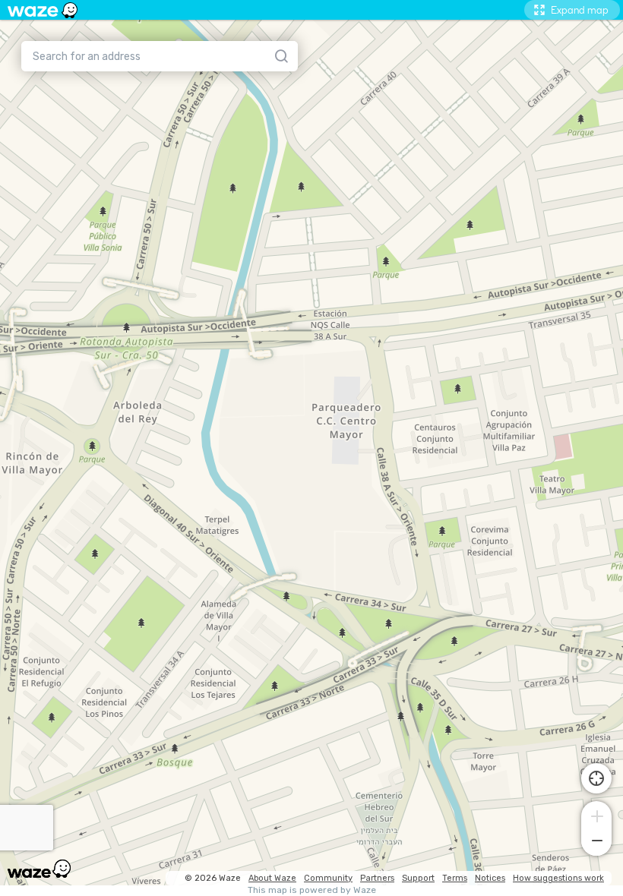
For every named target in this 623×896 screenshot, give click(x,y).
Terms (454, 878)
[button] (596, 814)
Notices (490, 878)
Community (328, 878)
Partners (377, 878)
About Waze (272, 878)
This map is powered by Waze (312, 890)
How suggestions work (558, 878)
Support (418, 878)
